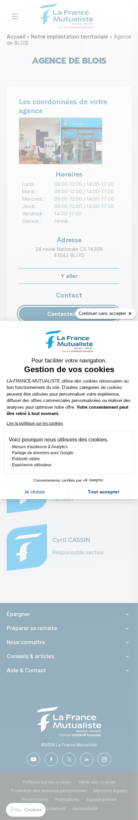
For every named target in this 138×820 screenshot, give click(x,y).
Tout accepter (103, 491)
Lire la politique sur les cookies (35, 423)
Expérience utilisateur (32, 465)
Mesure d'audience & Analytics (40, 447)
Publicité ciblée (26, 459)
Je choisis (34, 491)
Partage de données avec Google (42, 453)
